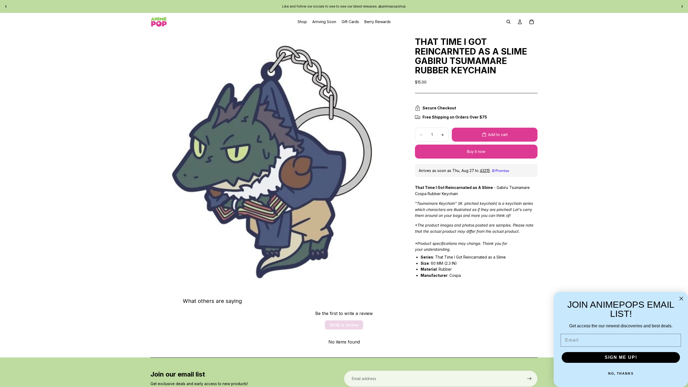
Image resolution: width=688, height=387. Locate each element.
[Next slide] (682, 6)
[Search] (508, 22)
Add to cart (498, 134)
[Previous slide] (6, 6)
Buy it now (476, 151)
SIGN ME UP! (621, 357)
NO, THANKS (621, 373)
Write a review (344, 325)
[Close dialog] (681, 299)
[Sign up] (529, 378)
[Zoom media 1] (276, 156)
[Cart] (532, 22)
